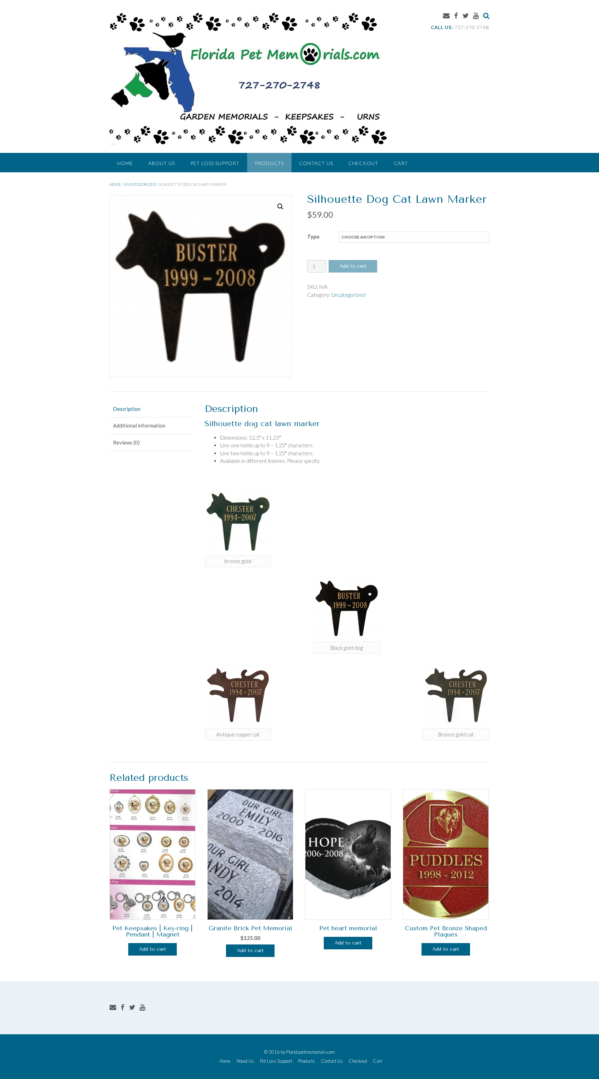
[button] (280, 206)
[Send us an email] (446, 15)
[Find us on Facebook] (456, 15)
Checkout (363, 163)
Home (125, 163)
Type (313, 236)
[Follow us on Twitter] (465, 15)
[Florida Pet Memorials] (248, 77)
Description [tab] (126, 409)
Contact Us (316, 163)
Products (269, 163)
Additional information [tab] (139, 425)
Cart (401, 163)
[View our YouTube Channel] (476, 15)
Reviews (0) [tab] (126, 442)
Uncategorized (140, 184)
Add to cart (352, 266)
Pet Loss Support (215, 163)
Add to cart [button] (250, 950)
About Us (161, 163)
